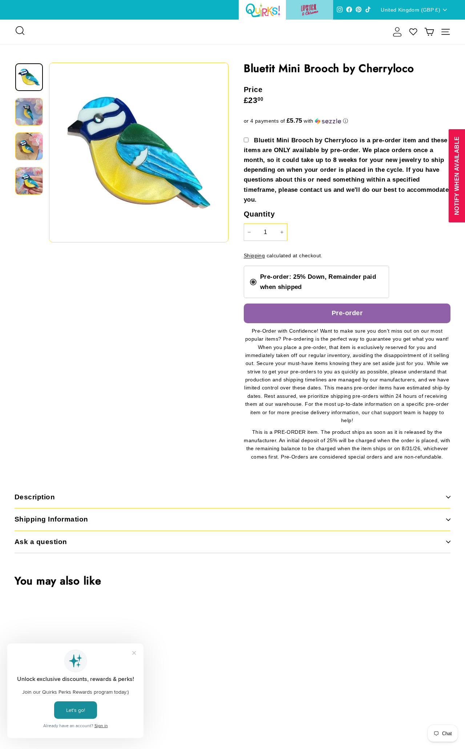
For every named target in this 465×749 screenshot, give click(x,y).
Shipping (254, 255)
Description (35, 497)
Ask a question (41, 542)
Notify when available (456, 175)
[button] (347, 121)
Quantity (259, 214)
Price (253, 90)
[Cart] (429, 32)
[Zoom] (138, 152)
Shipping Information (51, 519)
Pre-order (347, 313)
